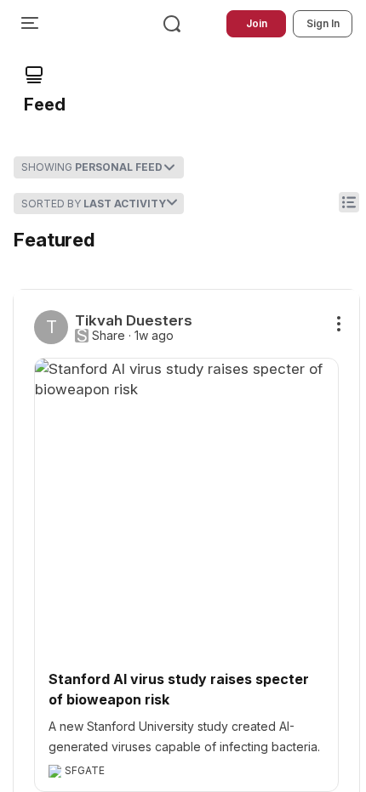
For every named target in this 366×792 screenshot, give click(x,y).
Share (108, 335)
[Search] (172, 23)
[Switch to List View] (349, 202)
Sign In (323, 23)
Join (256, 23)
